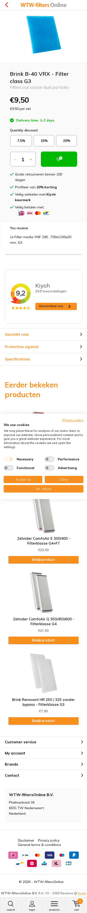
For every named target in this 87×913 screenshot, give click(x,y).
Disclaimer (26, 840)
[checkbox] (8, 459)
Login (32, 909)
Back (6, 5)
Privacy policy (48, 840)
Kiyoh (82, 893)
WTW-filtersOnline (49, 882)
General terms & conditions (39, 845)
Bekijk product (43, 560)
